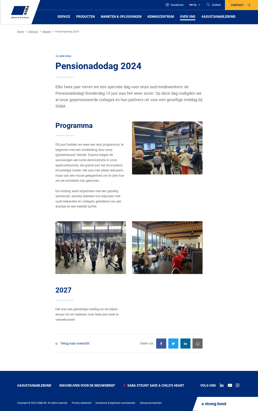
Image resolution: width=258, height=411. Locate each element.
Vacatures (176, 4)
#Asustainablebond (34, 385)
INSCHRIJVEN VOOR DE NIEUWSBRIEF (87, 385)
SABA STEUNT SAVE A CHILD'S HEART (155, 385)
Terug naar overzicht (74, 343)
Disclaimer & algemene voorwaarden (115, 403)
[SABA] (20, 12)
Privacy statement (82, 403)
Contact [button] (237, 5)
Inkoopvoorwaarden (151, 403)
